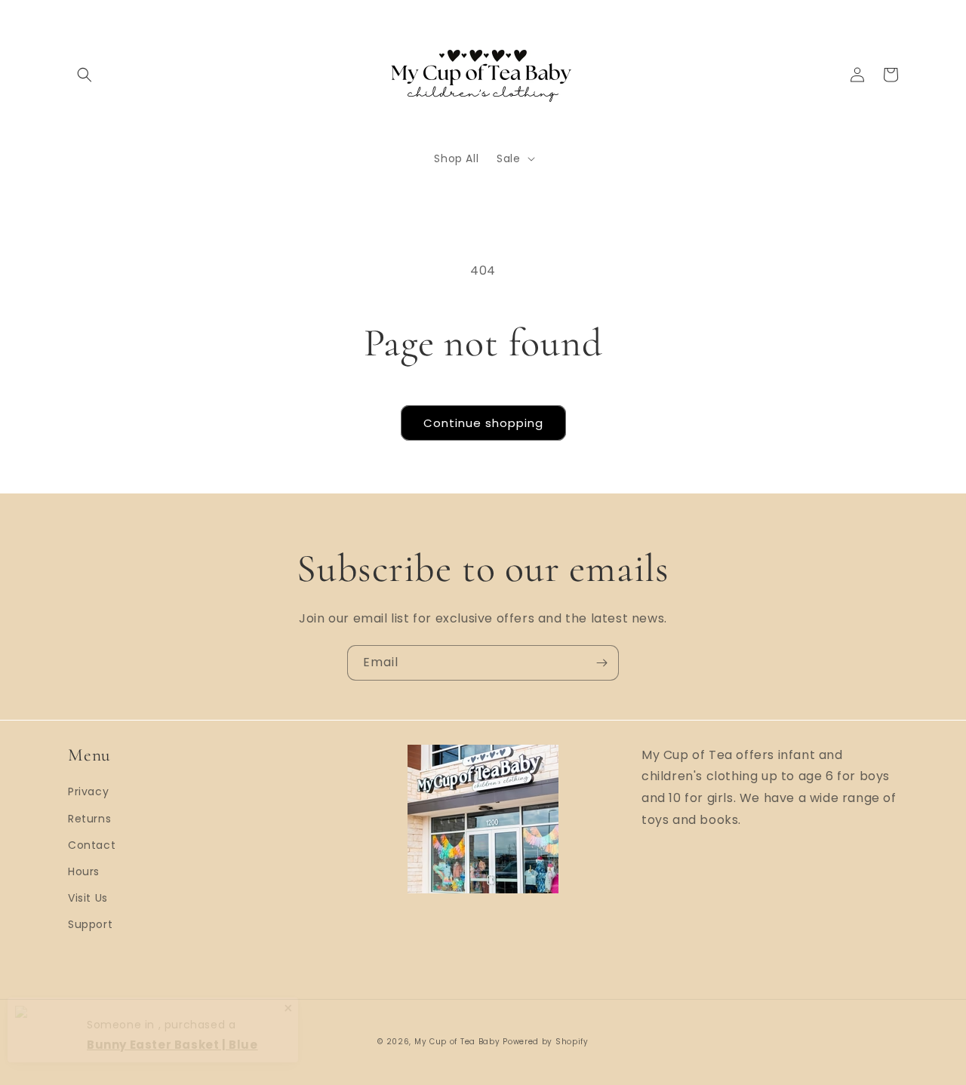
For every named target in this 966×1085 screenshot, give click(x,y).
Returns (89, 818)
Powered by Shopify (546, 1041)
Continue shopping (483, 423)
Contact (91, 845)
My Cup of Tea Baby (457, 1041)
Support (90, 924)
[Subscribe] (601, 663)
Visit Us (88, 897)
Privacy (88, 791)
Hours (84, 871)
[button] (84, 74)
